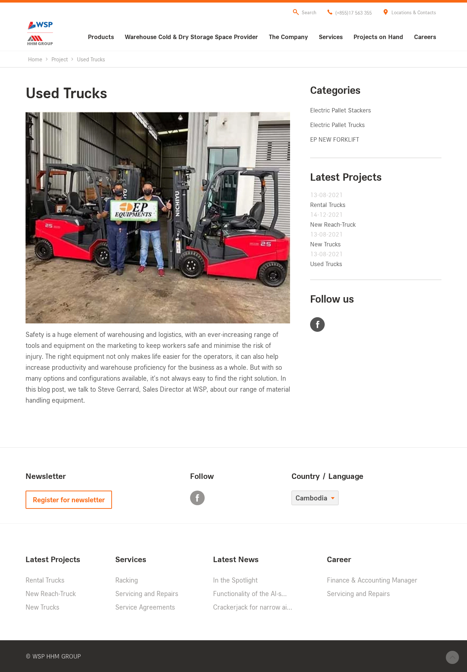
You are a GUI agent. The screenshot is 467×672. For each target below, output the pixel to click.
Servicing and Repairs (146, 594)
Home (35, 59)
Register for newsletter (69, 499)
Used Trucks (326, 264)
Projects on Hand (378, 37)
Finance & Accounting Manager (372, 580)
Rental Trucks (328, 204)
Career (339, 559)
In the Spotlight (235, 580)
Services (331, 37)
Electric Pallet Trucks (337, 124)
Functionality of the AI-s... (250, 594)
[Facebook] (317, 325)
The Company (288, 37)
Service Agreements (145, 607)
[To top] (452, 657)
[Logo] (40, 33)
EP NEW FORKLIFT (334, 139)
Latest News (236, 559)
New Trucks (325, 244)
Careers (425, 37)
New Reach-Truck (333, 224)
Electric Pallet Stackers (340, 110)
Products (101, 37)
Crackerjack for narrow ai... (252, 607)
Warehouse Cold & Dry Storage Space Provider (191, 37)
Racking (126, 580)
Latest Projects (53, 559)
